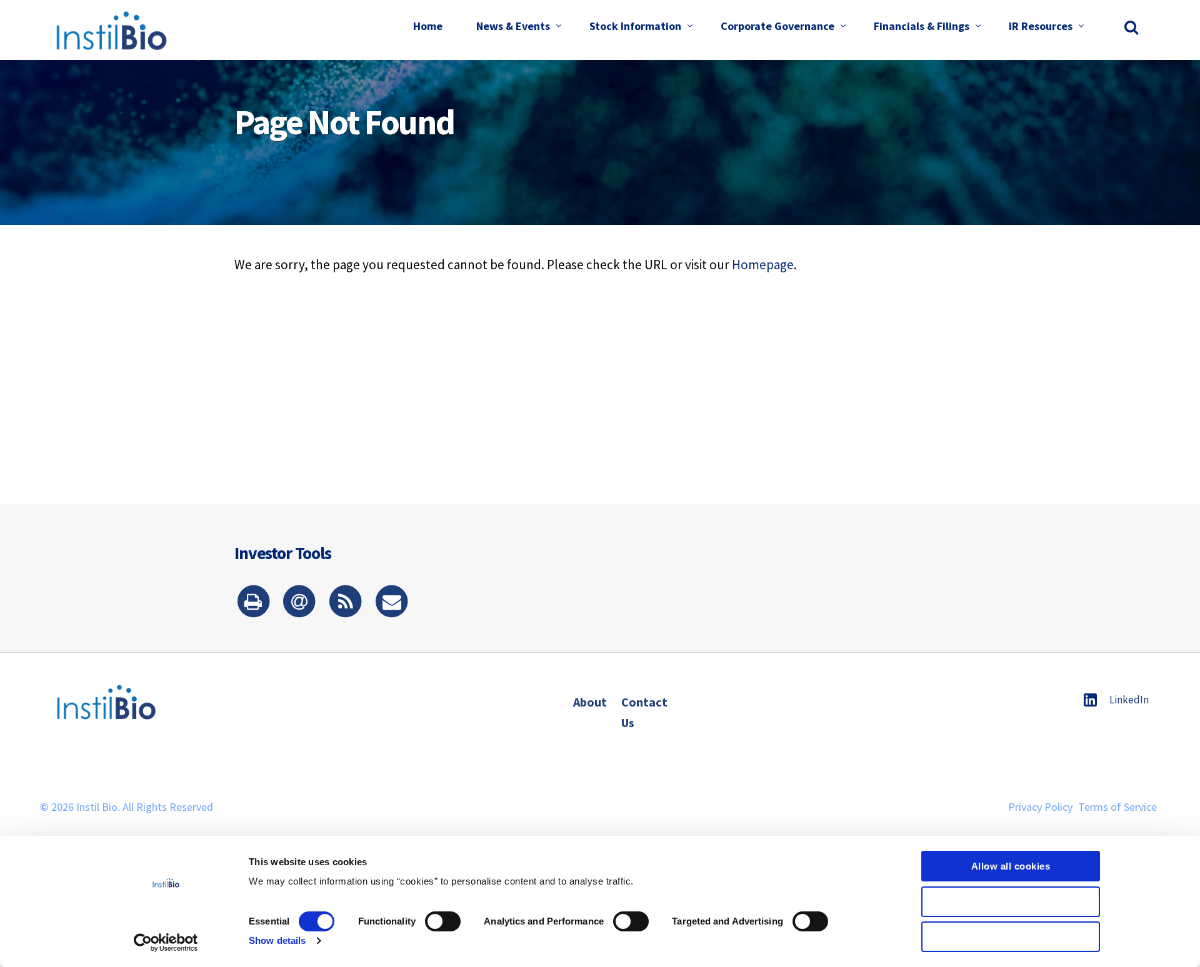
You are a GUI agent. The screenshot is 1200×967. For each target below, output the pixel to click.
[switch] (443, 921)
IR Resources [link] (1040, 26)
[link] (1132, 27)
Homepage (763, 264)
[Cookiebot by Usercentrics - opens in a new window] (166, 942)
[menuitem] (428, 27)
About (590, 702)
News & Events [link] (513, 26)
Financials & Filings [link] (921, 26)
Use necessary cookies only (1011, 936)
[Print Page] (253, 602)
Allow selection (1011, 901)
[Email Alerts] (299, 602)
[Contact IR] (392, 602)
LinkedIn (1129, 700)
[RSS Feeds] (345, 602)
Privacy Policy (1040, 807)
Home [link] (427, 26)
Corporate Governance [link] (777, 26)
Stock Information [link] (635, 26)
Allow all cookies (1011, 866)
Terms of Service (1117, 807)
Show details (277, 940)
